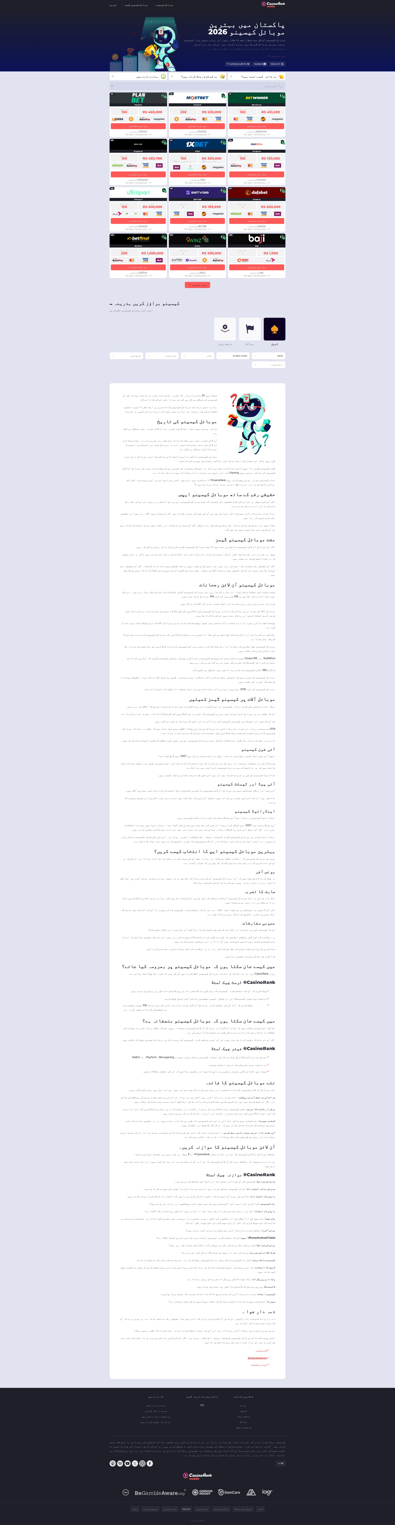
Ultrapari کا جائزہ (138, 226)
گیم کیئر (261, 1350)
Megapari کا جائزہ (138, 179)
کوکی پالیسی (197, 1520)
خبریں (113, 4)
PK (282, 1463)
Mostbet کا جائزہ (197, 131)
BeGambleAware (257, 1358)
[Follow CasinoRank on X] (135, 1463)
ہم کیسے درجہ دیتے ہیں (155, 1416)
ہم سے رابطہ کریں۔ (156, 1410)
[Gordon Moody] (202, 1492)
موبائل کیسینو (165, 4)
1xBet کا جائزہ (197, 179)
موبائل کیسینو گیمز (136, 4)
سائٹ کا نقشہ (243, 1427)
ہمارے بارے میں (156, 1405)
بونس (243, 1405)
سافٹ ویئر (243, 1416)
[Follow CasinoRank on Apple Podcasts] (113, 1463)
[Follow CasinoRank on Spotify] (120, 1463)
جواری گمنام (259, 1364)
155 (202, 1405)
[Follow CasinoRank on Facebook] (150, 1463)
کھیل (243, 1410)
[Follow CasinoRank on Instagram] (142, 1463)
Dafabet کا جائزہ (257, 226)
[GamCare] (229, 1492)
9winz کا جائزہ (198, 272)
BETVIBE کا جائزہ (197, 226)
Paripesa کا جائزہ (256, 179)
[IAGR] (267, 1492)
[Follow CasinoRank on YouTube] (127, 1463)
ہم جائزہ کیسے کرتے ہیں (156, 1422)
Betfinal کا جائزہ (138, 272)
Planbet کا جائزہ (138, 131)
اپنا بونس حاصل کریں (256, 126)
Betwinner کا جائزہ (256, 131)
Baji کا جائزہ (257, 272)
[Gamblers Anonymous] (251, 1492)
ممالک (243, 1422)
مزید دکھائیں (199, 284)
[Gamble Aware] (160, 1492)
